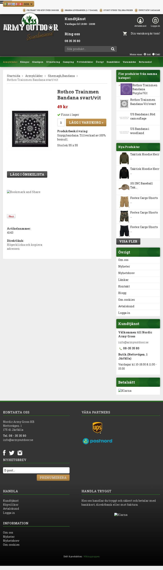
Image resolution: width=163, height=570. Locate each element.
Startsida (13, 76)
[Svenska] (5, 4)
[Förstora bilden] (29, 128)
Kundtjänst (11, 500)
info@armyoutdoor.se (133, 342)
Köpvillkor (10, 504)
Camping (68, 61)
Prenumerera (53, 477)
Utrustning (53, 61)
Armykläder (10, 61)
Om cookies (126, 300)
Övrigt (100, 61)
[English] (9, 4)
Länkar (123, 280)
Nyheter (124, 266)
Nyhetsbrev (126, 273)
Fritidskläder (85, 61)
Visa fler (128, 241)
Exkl (157, 54)
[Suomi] (13, 4)
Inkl (149, 54)
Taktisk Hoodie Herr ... (144, 156)
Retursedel (145, 61)
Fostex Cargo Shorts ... (144, 200)
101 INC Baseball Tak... (141, 185)
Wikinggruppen (91, 556)
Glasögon (37, 61)
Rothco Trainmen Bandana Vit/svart (143, 102)
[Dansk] (20, 4)
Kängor (24, 61)
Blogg (122, 293)
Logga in (155, 25)
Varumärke (129, 61)
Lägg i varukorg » (86, 122)
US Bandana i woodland (139, 131)
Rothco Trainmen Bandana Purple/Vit (144, 89)
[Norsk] (17, 4)
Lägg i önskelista (27, 174)
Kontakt (124, 286)
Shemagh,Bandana (61, 76)
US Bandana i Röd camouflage (142, 116)
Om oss (123, 260)
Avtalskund (140, 25)
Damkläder (113, 61)
